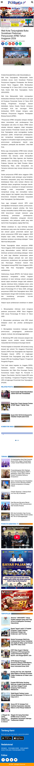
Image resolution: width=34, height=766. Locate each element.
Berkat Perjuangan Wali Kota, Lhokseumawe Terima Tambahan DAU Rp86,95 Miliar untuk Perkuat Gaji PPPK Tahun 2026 (22, 642)
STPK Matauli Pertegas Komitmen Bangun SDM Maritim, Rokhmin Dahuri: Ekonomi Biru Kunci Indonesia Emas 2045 (21, 663)
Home (2, 28)
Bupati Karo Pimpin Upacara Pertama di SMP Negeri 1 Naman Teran (22, 404)
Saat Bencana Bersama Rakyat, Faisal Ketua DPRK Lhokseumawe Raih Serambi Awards (21, 504)
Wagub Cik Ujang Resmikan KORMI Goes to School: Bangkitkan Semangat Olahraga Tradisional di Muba (21, 717)
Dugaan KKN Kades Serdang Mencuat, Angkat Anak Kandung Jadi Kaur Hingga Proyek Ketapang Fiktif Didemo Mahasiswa (21, 686)
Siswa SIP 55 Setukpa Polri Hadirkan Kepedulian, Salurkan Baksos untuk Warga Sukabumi (21, 706)
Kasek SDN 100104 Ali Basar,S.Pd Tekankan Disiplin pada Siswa (21, 415)
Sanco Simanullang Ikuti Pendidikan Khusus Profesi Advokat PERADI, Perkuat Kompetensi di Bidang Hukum (21, 483)
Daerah (7, 28)
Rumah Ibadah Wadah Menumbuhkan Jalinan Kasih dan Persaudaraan (22, 392)
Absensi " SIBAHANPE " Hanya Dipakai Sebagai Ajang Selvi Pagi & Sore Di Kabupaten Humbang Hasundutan (21, 620)
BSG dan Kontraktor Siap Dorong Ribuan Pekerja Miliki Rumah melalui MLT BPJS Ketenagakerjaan (22, 514)
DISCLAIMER (24, 748)
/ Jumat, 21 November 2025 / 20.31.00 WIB (15, 41)
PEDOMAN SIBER (13, 748)
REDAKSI (4, 748)
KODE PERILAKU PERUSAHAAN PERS (13, 750)
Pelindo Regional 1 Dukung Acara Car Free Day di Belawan (21, 492)
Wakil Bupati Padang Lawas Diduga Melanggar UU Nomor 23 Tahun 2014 (21, 695)
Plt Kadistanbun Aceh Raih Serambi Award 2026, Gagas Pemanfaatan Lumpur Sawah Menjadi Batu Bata (21, 461)
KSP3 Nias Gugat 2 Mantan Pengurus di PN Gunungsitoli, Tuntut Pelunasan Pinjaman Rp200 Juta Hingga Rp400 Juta (21, 652)
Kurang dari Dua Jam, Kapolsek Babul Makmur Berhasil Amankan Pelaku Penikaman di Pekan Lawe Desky (21, 674)
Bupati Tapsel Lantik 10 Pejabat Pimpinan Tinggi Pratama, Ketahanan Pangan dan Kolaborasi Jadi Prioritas (21, 631)
